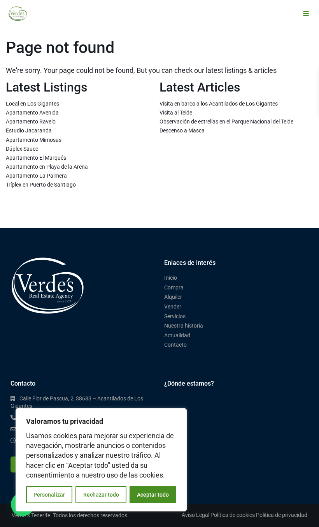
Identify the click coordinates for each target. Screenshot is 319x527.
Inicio (170, 278)
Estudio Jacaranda (29, 130)
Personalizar (49, 495)
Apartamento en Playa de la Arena (47, 167)
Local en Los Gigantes (32, 103)
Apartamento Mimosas (33, 140)
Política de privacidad (281, 515)
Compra (174, 287)
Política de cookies (232, 515)
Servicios (175, 316)
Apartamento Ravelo (31, 121)
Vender (172, 306)
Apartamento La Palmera (36, 176)
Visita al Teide (176, 112)
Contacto (175, 345)
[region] (101, 459)
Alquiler (173, 297)
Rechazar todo (101, 495)
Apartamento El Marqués (36, 158)
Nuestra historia (183, 326)
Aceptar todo (153, 495)
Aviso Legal (195, 515)
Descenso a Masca (182, 130)
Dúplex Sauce (22, 149)
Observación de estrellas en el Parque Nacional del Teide (226, 121)
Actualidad (177, 335)
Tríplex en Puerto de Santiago (41, 185)
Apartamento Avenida (32, 112)
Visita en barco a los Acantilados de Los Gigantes (219, 103)
